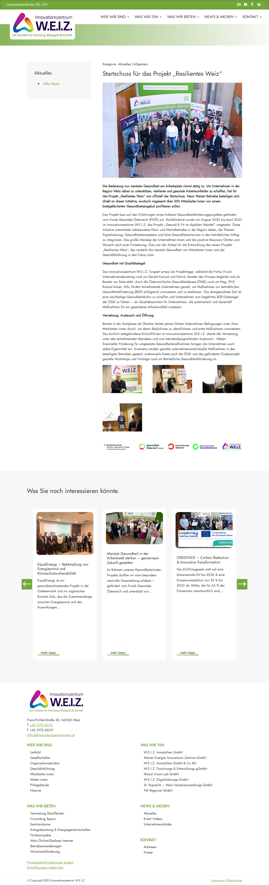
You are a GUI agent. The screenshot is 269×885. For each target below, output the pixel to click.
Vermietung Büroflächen (47, 813)
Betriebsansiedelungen (46, 846)
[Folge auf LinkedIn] (259, 4)
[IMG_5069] (222, 379)
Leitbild (35, 752)
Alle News (51, 83)
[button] (242, 584)
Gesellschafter (40, 757)
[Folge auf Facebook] (252, 4)
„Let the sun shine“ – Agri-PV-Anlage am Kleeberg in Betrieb (201, 573)
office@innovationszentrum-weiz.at (51, 735)
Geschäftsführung (42, 768)
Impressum (218, 880)
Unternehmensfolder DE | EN (27, 4)
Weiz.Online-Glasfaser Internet (51, 840)
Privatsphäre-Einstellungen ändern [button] (50, 862)
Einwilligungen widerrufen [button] (45, 867)
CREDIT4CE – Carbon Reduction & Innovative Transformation (133, 560)
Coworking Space (42, 818)
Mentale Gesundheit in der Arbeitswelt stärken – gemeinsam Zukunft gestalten (63, 558)
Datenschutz (234, 880)
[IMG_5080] (172, 379)
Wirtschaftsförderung (45, 851)
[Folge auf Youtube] (245, 4)
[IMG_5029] (122, 417)
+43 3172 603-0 (41, 725)
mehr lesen (48, 652)
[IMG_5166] (122, 379)
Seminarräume (40, 824)
